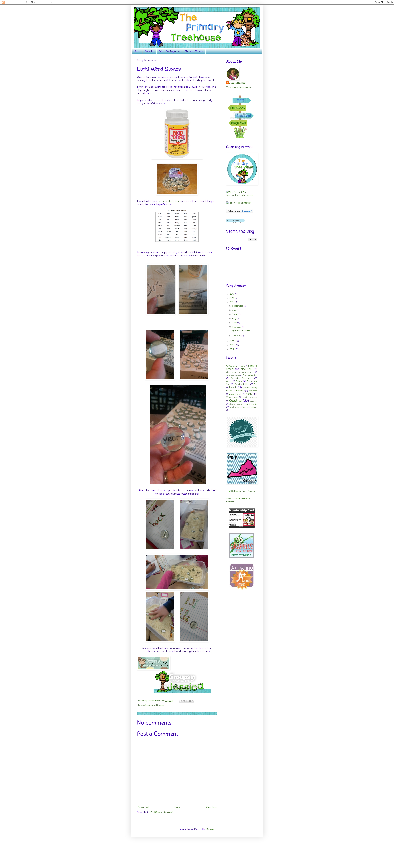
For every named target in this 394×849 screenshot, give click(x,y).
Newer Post (143, 807)
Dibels (239, 381)
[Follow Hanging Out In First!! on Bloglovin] (239, 212)
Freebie (233, 387)
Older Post (211, 807)
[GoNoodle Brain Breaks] (242, 491)
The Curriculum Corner (169, 201)
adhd (243, 366)
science (253, 401)
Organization (232, 397)
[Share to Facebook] (189, 701)
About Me (149, 51)
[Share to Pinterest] (192, 701)
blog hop (246, 369)
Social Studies (234, 407)
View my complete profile (238, 87)
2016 (232, 298)
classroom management (238, 372)
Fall (255, 384)
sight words (159, 705)
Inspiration (252, 391)
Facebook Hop (241, 384)
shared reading (235, 404)
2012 (232, 349)
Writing (254, 407)
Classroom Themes (194, 51)
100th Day (231, 365)
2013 (232, 345)
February (237, 326)
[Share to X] (186, 701)
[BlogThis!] (183, 701)
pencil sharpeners (250, 397)
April (234, 322)
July (234, 310)
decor (229, 381)
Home (137, 51)
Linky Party (235, 393)
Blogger (210, 829)
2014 (232, 341)
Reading (149, 705)
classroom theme (233, 375)
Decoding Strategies (241, 378)
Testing (245, 407)
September (238, 305)
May (234, 318)
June (235, 314)
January (236, 335)
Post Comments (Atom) (161, 812)
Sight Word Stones (241, 330)
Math (249, 393)
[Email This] (180, 701)
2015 (232, 302)
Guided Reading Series (169, 51)
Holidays (240, 390)
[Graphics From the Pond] (241, 557)
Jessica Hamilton (237, 82)
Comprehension (250, 375)
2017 (232, 293)
